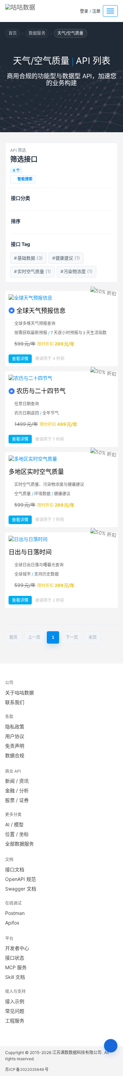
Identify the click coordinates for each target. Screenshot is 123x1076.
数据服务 (37, 33)
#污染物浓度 (76, 271)
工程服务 (14, 1020)
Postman (15, 913)
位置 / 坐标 (17, 834)
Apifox (12, 923)
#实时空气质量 (32, 271)
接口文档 (14, 869)
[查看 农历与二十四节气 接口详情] (61, 378)
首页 (13, 33)
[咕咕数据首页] (30, 9)
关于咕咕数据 (19, 692)
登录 (84, 11)
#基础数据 (28, 258)
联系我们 (14, 702)
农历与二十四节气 (41, 391)
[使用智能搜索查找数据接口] (111, 1046)
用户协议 (14, 736)
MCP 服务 (16, 967)
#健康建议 (66, 258)
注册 (96, 11)
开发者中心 (17, 948)
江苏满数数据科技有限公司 (77, 1052)
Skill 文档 (15, 977)
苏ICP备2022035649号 (27, 1069)
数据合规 (14, 755)
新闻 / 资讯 (17, 781)
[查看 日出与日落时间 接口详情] (61, 539)
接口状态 (14, 958)
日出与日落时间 (30, 552)
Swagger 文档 (20, 889)
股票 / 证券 (17, 800)
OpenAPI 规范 (20, 879)
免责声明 (14, 746)
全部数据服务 (19, 844)
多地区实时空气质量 (36, 471)
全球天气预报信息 (41, 310)
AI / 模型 (14, 824)
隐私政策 (14, 726)
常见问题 (14, 1011)
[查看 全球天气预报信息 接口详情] (61, 297)
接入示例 (14, 1001)
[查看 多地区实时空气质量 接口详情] (61, 458)
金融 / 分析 (17, 790)
